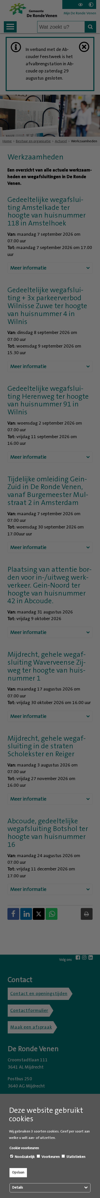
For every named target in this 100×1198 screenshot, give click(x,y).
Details (17, 1187)
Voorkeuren (50, 1157)
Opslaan (18, 1172)
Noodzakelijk (24, 1157)
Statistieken (75, 1157)
